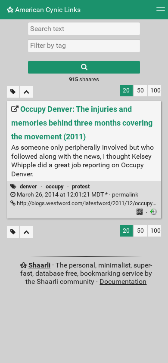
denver (28, 186)
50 (140, 90)
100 (155, 90)
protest (81, 186)
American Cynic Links (47, 10)
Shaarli (39, 265)
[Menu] (160, 12)
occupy (55, 186)
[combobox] (84, 45)
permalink (77, 194)
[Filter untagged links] (13, 92)
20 (126, 90)
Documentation (123, 281)
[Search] (84, 67)
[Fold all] (26, 92)
